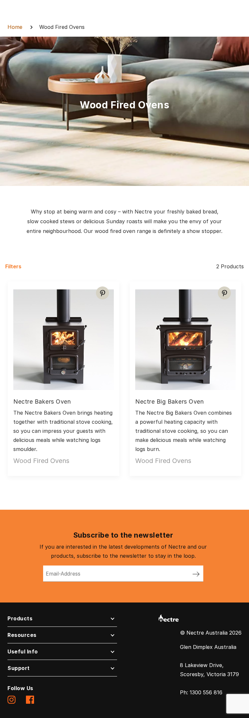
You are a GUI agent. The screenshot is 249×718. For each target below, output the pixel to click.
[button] (62, 620)
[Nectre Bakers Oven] (63, 337)
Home (14, 27)
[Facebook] (30, 699)
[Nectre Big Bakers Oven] (185, 337)
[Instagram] (11, 699)
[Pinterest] (102, 293)
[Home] (168, 617)
